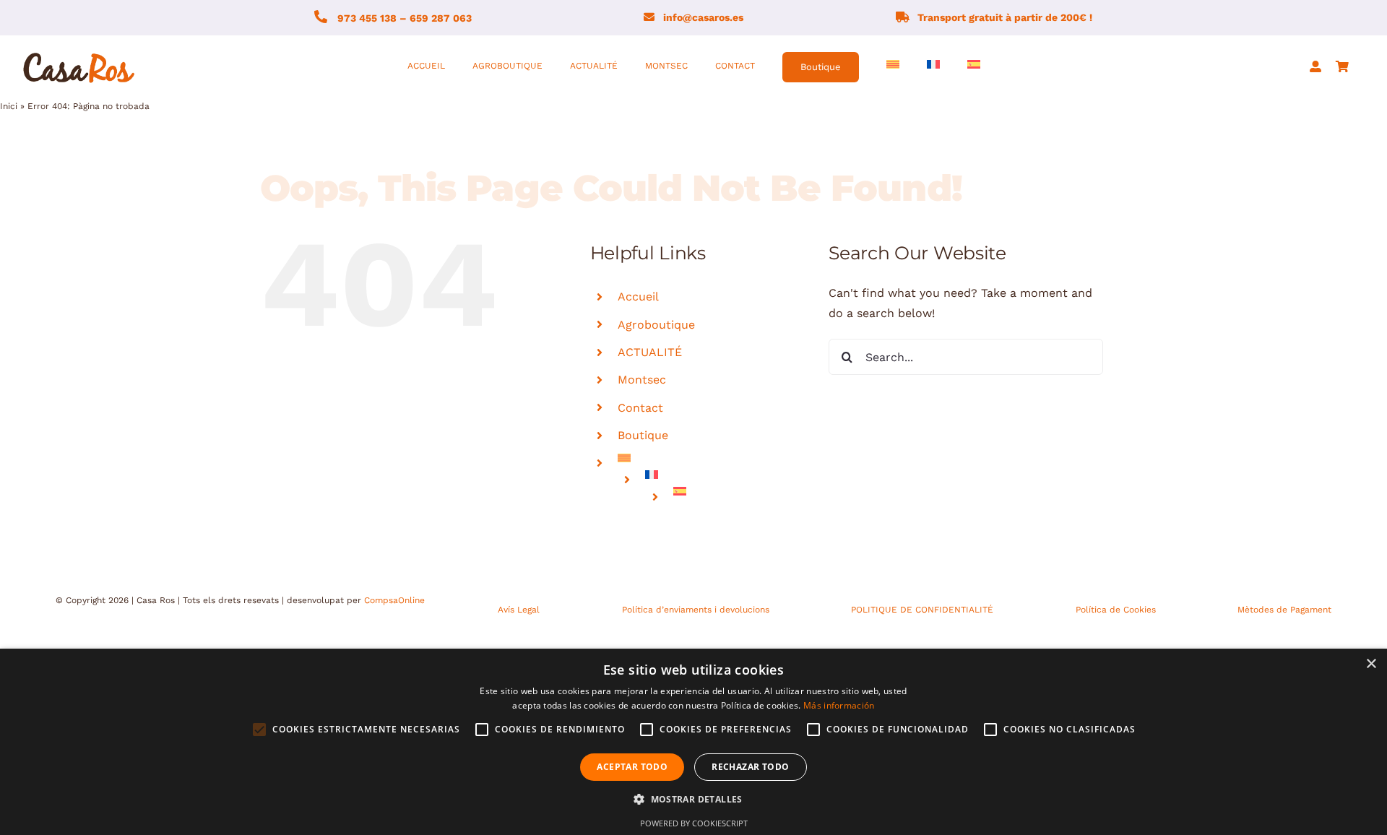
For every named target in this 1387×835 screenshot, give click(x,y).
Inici (8, 106)
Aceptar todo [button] (632, 767)
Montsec (642, 379)
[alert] (693, 742)
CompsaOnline (394, 600)
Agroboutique (656, 325)
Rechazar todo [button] (750, 767)
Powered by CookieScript (694, 823)
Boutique (643, 435)
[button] (693, 800)
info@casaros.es (703, 17)
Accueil (638, 296)
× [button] (1370, 664)
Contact (640, 408)
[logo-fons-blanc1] (79, 53)
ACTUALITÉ (650, 352)
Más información (839, 705)
